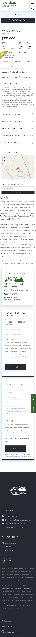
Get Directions (18, 192)
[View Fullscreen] (4, 164)
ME (17, 261)
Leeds (5, 264)
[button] (32, 8)
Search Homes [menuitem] (9, 546)
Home (4, 261)
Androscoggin (25, 261)
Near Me (18, 15)
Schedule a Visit (25, 385)
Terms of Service (23, 456)
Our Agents (16, 300)
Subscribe (15, 367)
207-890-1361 (19, 20)
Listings (11, 261)
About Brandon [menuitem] (9, 543)
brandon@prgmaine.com (18, 520)
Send (15, 449)
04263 (12, 264)
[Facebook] (5, 561)
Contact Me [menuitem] (7, 550)
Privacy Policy (17, 219)
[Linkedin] (10, 561)
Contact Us (7, 300)
